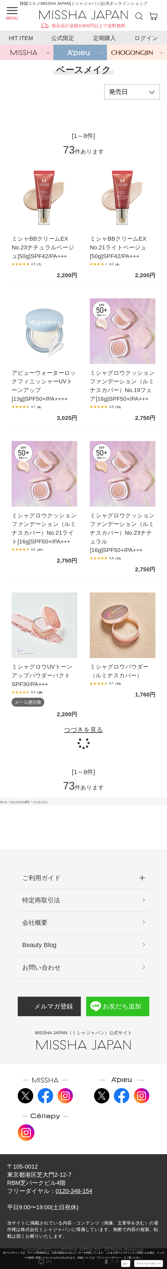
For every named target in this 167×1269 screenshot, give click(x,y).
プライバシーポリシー (148, 1263)
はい (125, 1263)
